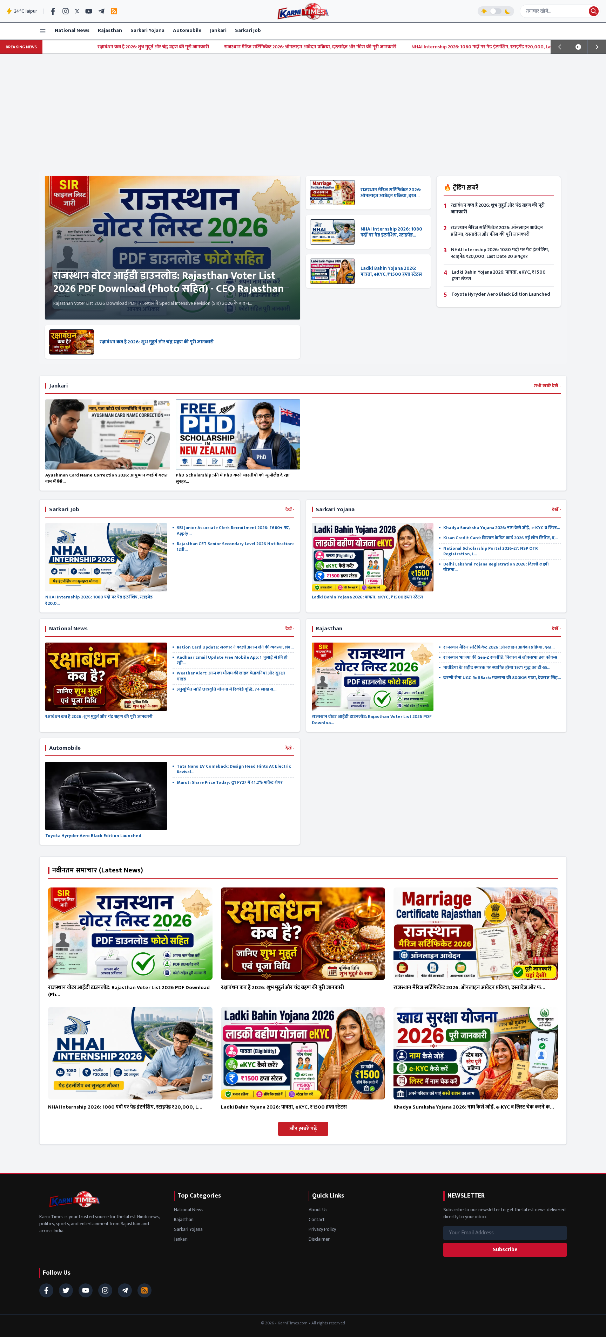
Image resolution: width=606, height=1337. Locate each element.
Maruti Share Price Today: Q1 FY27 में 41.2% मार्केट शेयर (230, 782)
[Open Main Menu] (42, 31)
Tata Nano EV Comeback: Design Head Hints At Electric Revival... (234, 769)
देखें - (289, 509)
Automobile (187, 30)
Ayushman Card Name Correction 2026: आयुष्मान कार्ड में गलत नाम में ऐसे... (106, 478)
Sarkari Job (248, 30)
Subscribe (505, 1249)
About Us (318, 1210)
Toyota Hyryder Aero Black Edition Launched (500, 294)
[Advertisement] (303, 106)
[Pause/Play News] (578, 47)
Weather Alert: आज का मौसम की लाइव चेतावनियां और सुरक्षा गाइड (231, 676)
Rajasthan (110, 30)
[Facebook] (52, 11)
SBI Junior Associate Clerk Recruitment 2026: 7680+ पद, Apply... (233, 530)
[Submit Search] (594, 11)
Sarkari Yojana (147, 30)
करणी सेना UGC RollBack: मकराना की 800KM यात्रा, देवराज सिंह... (502, 677)
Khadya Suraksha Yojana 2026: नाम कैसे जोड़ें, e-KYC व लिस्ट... (501, 528)
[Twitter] (77, 11)
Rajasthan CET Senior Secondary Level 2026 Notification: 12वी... (235, 546)
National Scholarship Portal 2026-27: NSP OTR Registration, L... (490, 551)
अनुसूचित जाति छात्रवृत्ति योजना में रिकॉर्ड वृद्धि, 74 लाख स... (226, 689)
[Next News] (597, 47)
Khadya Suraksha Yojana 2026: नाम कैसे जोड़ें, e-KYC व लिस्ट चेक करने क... (473, 1107)
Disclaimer (319, 1239)
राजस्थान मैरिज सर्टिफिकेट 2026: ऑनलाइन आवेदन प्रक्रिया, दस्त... (391, 193)
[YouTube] (88, 11)
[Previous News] (560, 47)
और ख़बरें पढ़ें (303, 1128)
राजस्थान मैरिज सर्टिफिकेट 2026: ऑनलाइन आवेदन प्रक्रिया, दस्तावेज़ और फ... (469, 987)
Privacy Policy (322, 1229)
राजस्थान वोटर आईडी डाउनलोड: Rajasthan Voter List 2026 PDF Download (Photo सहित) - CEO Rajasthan (168, 282)
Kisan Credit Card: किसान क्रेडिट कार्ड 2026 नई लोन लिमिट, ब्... (500, 538)
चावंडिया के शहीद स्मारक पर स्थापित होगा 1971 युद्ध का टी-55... (496, 667)
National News (72, 30)
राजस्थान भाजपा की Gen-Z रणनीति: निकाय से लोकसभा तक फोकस (500, 657)
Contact (317, 1219)
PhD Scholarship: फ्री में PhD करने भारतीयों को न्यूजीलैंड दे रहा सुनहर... (233, 478)
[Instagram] (65, 11)
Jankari (218, 30)
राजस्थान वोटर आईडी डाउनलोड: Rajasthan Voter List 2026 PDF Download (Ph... (129, 991)
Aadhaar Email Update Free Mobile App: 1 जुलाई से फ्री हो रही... (232, 660)
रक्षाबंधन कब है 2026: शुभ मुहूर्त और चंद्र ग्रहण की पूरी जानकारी (63, 47)
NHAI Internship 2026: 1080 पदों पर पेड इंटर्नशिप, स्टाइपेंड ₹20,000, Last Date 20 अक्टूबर (409, 47)
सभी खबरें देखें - (547, 386)
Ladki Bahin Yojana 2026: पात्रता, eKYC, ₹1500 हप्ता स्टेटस (391, 271)
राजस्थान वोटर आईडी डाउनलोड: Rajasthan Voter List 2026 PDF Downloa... (372, 720)
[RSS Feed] (113, 11)
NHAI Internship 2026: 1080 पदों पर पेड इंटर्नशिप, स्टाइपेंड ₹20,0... (99, 600)
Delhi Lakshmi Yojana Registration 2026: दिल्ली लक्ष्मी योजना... (496, 567)
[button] (496, 11)
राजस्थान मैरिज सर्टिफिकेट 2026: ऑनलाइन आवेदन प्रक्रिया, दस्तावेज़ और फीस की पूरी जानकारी (220, 47)
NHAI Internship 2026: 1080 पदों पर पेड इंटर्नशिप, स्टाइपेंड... (391, 232)
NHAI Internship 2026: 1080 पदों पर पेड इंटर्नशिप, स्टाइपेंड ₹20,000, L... (125, 1107)
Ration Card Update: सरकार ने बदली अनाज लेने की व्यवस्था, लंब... (235, 647)
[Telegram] (101, 11)
